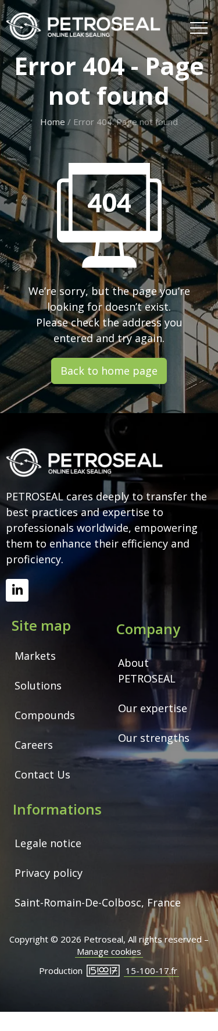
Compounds (45, 715)
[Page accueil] (83, 26)
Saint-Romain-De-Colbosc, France (98, 902)
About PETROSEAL (147, 670)
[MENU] (199, 27)
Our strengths (154, 738)
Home (52, 121)
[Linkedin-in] (17, 590)
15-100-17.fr (151, 970)
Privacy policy (49, 873)
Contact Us (42, 774)
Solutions (38, 685)
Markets (35, 656)
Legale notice (48, 843)
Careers (34, 745)
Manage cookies (109, 951)
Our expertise (152, 708)
